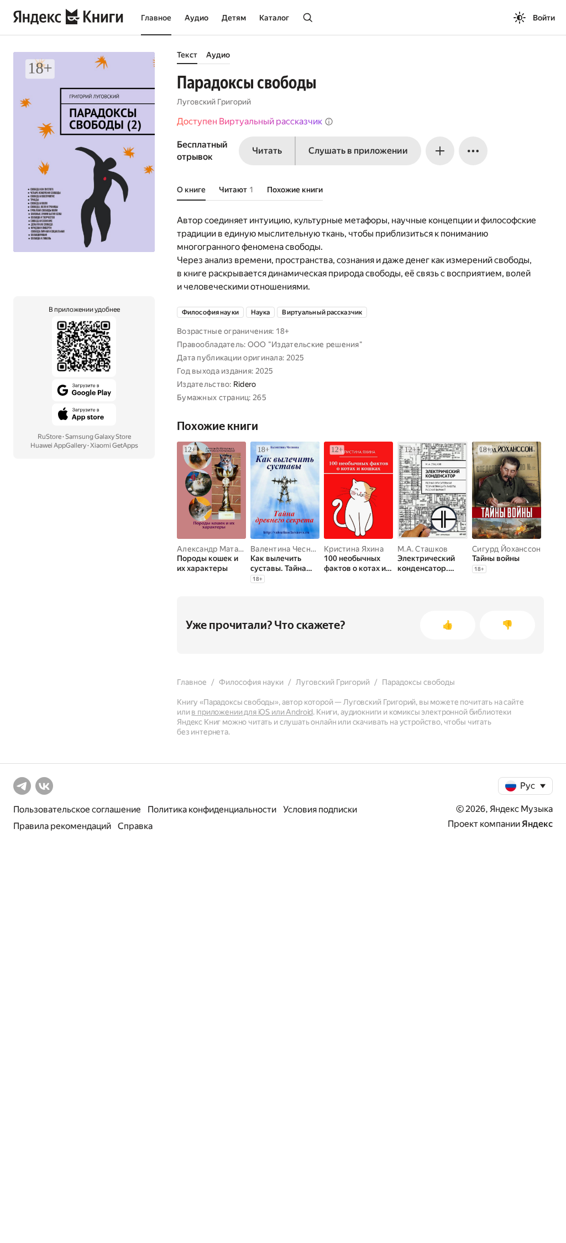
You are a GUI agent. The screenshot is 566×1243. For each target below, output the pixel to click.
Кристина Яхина (354, 548)
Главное (156, 17)
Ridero (244, 384)
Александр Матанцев (216, 548)
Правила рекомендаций (62, 826)
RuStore (49, 436)
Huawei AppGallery (58, 445)
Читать (267, 150)
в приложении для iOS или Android (252, 711)
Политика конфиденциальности (212, 809)
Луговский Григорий (214, 101)
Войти (544, 17)
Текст (187, 54)
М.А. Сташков (422, 548)
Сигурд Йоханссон (506, 548)
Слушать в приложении (358, 150)
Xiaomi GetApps (114, 445)
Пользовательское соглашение (77, 809)
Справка (135, 826)
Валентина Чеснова (287, 548)
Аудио (196, 17)
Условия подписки (320, 809)
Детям (234, 17)
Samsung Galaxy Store (98, 436)
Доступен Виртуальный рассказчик (249, 121)
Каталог (274, 17)
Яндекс (537, 824)
